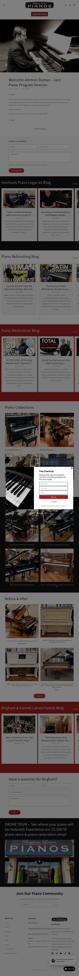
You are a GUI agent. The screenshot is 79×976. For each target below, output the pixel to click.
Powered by (32, 513)
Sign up (53, 497)
